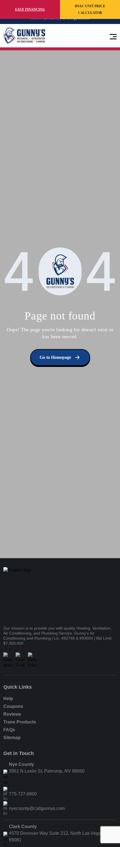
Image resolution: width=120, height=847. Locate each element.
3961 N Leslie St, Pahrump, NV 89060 (47, 771)
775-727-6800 (23, 794)
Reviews (12, 714)
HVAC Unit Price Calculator (90, 9)
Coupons (13, 706)
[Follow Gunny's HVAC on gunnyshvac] (7, 660)
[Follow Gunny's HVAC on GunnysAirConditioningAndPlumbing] (32, 660)
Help (8, 698)
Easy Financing (30, 9)
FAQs (9, 729)
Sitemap (12, 737)
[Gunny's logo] (24, 593)
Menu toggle (113, 36)
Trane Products (19, 722)
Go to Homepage (55, 357)
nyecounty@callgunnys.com (37, 808)
